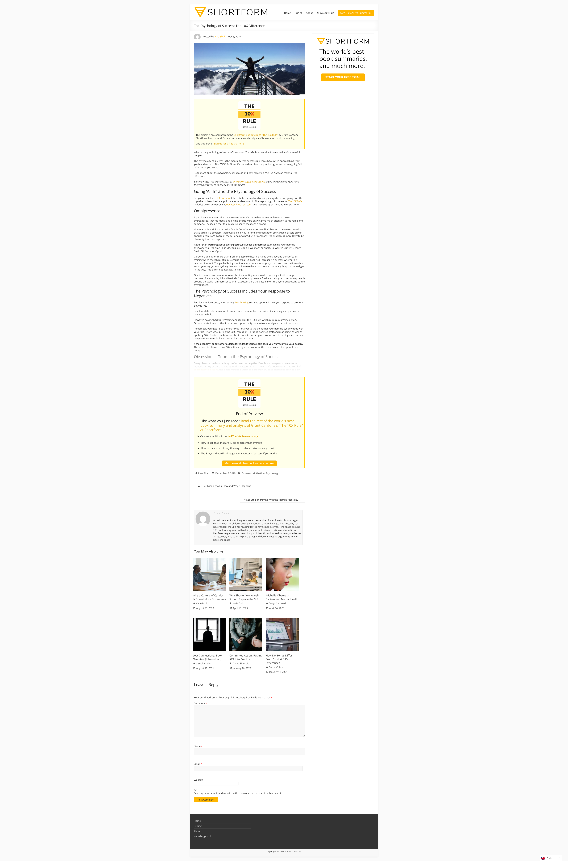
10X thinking (241, 302)
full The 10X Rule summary (243, 436)
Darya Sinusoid (277, 603)
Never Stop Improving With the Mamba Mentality (272, 499)
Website (198, 779)
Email (198, 763)
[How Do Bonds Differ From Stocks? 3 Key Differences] (282, 619)
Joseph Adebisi (204, 663)
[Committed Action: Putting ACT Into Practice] (246, 619)
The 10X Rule (294, 201)
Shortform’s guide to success (249, 181)
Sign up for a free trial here (229, 143)
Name (198, 746)
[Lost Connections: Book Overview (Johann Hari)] (209, 619)
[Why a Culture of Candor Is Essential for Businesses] (209, 559)
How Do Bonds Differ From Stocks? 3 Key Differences (279, 659)
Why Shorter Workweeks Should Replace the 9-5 (244, 597)
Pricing (298, 12)
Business (246, 473)
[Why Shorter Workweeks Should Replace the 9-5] (246, 559)
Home (287, 12)
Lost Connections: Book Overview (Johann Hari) (207, 657)
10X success (223, 198)
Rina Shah (220, 36)
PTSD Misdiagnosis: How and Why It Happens (224, 486)
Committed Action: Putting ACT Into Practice (245, 657)
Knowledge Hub (325, 12)
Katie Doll (201, 603)
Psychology (272, 473)
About (309, 12)
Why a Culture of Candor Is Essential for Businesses (209, 597)
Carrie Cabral (276, 667)
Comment (200, 703)
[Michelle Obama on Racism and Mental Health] (282, 559)
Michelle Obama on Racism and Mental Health (282, 597)
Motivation (259, 473)
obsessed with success (239, 204)
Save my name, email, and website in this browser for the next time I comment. (238, 793)
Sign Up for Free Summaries (356, 12)
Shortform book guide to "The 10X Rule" (256, 134)
